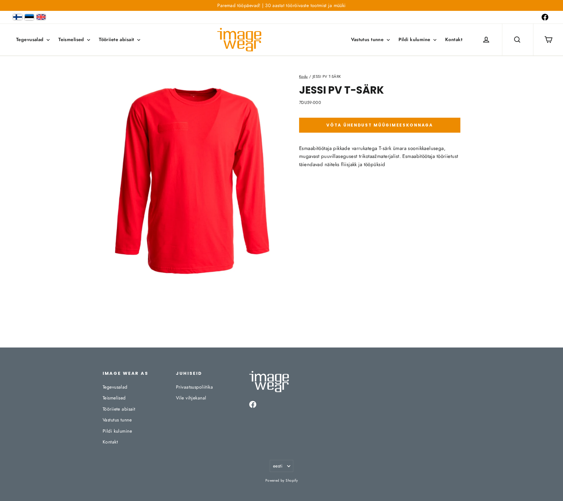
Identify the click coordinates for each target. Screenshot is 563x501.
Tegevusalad (30, 39)
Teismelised (72, 39)
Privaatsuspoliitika (194, 387)
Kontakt (453, 39)
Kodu (303, 76)
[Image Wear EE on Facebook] (545, 17)
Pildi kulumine (415, 39)
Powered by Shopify (281, 480)
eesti (277, 466)
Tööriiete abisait (117, 39)
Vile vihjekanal (191, 397)
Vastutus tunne (368, 39)
